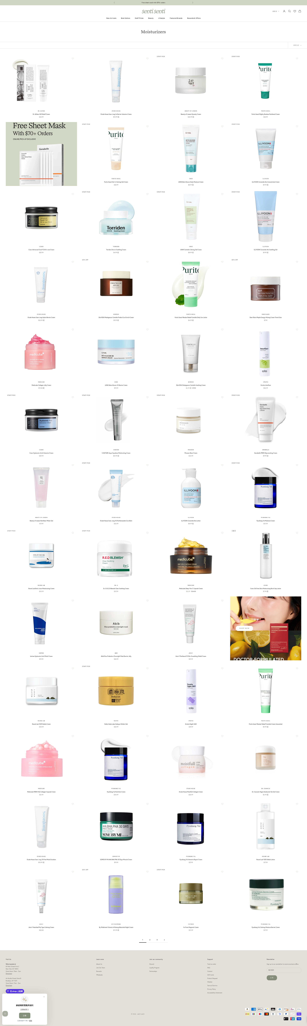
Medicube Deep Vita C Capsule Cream (191, 588)
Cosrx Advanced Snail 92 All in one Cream (41, 250)
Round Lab (41, 585)
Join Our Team (100, 968)
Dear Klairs (266, 314)
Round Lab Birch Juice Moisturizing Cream (41, 588)
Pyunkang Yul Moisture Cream (266, 521)
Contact (209, 971)
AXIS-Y (191, 653)
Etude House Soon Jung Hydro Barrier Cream (41, 317)
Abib (116, 653)
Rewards (99, 971)
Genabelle (265, 450)
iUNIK (191, 178)
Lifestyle (161, 18)
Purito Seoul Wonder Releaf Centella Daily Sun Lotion (191, 317)
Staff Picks (139, 18)
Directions (9, 973)
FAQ (208, 968)
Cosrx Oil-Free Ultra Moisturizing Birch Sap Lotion (265, 588)
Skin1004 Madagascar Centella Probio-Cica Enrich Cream (116, 317)
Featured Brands (176, 18)
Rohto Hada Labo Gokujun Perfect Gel (116, 724)
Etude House (116, 111)
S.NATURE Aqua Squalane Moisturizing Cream (116, 453)
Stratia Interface (266, 385)
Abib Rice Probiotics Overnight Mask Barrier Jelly (116, 656)
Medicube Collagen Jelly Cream (41, 385)
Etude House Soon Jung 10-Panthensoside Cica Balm (116, 521)
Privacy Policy (211, 989)
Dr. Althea (41, 111)
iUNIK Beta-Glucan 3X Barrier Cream (116, 385)
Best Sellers (125, 18)
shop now (244, 628)
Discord (151, 964)
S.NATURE (116, 450)
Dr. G (116, 585)
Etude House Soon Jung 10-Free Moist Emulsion (41, 859)
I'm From (191, 924)
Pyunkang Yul (265, 517)
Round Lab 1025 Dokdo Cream (41, 724)
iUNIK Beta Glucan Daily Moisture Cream (190, 182)
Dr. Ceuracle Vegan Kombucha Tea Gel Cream (265, 792)
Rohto (116, 721)
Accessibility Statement (214, 993)
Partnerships (153, 971)
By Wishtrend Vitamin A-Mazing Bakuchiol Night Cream (116, 927)
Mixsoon (191, 450)
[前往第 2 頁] (164, 940)
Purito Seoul (265, 111)
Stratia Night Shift (191, 724)
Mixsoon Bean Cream (191, 453)
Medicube (41, 382)
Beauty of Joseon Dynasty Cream (191, 114)
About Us (99, 964)
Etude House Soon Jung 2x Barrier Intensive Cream (116, 114)
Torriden (116, 246)
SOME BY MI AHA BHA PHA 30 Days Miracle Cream (116, 859)
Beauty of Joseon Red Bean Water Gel (41, 521)
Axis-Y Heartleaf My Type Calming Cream (41, 927)
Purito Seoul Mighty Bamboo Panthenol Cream (266, 114)
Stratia (265, 382)
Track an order (211, 964)
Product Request (212, 978)
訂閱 (272, 978)
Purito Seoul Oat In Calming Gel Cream (116, 182)
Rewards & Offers (194, 18)
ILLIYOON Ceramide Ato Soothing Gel (265, 250)
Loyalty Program (154, 968)
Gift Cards (210, 975)
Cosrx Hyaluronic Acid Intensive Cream (41, 453)
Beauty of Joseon (191, 111)
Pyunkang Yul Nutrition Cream (116, 792)
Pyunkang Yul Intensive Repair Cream (191, 859)
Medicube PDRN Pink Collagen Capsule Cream (41, 792)
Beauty (151, 18)
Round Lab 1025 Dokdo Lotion (266, 859)
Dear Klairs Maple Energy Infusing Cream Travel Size (266, 317)
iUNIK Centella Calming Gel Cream (191, 250)
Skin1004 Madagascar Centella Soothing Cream (191, 385)
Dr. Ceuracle (265, 788)
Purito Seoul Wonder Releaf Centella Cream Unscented (265, 724)
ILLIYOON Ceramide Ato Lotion (191, 521)
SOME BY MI (116, 856)
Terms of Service (212, 985)
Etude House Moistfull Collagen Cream (191, 792)
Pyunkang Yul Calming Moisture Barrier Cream (266, 927)
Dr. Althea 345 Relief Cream (41, 114)
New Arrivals (111, 18)
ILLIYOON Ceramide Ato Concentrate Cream (265, 182)
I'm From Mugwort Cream (191, 927)
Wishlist (209, 982)
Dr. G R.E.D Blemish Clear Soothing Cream (116, 588)
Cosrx (41, 246)
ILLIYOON (266, 178)
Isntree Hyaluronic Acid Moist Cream (41, 656)
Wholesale (99, 975)
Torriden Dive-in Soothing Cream (116, 250)
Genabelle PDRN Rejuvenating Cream (265, 453)
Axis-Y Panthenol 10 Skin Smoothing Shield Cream (191, 656)
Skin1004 (116, 314)
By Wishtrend (116, 924)
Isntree (41, 653)
